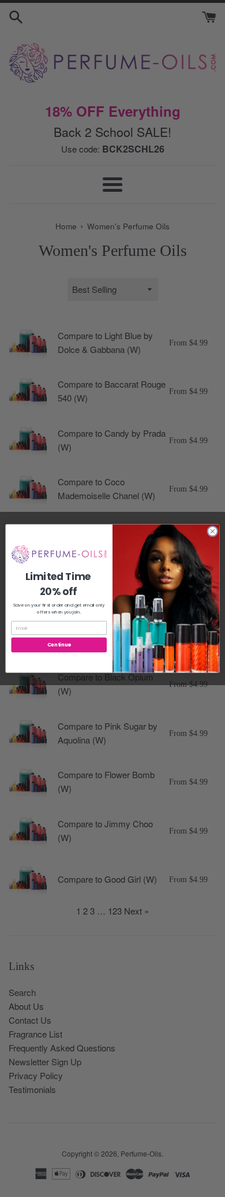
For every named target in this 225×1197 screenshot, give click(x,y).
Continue (59, 644)
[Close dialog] (212, 531)
